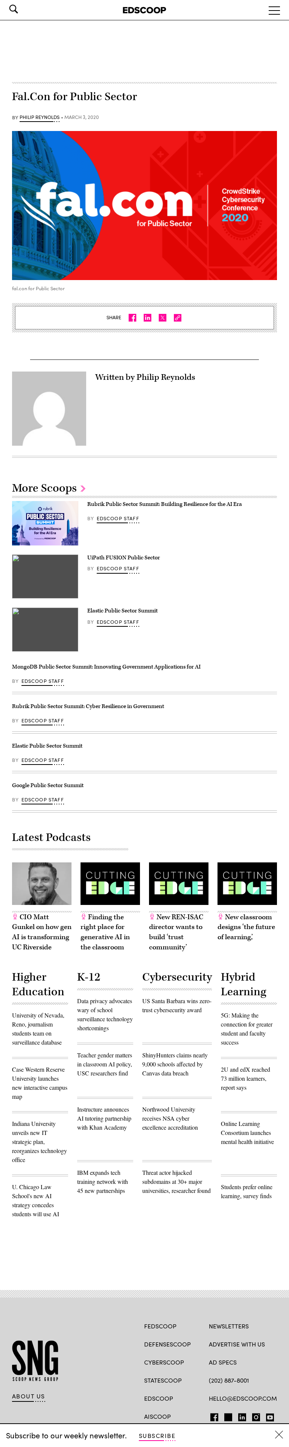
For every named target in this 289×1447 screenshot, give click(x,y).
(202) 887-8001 (229, 1380)
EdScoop (158, 1398)
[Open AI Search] (24, 9)
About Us (28, 1396)
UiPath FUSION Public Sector (123, 557)
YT (268, 1416)
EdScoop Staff (118, 518)
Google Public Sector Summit (48, 785)
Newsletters (229, 1326)
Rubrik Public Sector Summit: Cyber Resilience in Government (88, 706)
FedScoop (160, 1326)
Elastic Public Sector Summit (122, 610)
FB (212, 1416)
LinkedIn (242, 1416)
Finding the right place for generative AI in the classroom (105, 932)
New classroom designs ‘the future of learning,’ (246, 927)
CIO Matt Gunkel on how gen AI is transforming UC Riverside (41, 932)
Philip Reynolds (39, 117)
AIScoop (157, 1416)
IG (254, 1416)
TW (227, 1416)
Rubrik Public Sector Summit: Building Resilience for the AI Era (164, 504)
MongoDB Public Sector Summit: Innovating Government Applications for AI (106, 666)
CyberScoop (164, 1362)
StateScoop (163, 1380)
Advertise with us (237, 1344)
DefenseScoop (167, 1344)
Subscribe (157, 1435)
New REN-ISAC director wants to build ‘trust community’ (176, 932)
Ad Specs (223, 1362)
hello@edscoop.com (243, 1398)
